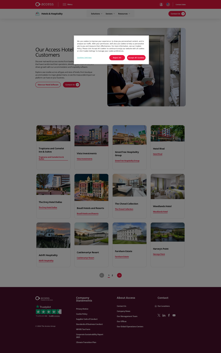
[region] (111, 49)
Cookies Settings (84, 57)
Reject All (117, 58)
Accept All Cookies (136, 58)
